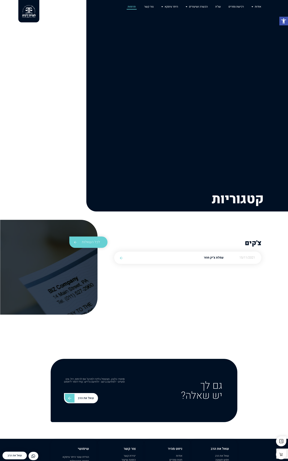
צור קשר (149, 7)
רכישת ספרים (236, 7)
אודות (258, 7)
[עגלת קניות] (281, 454)
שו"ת (218, 7)
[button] (283, 21)
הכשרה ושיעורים (198, 7)
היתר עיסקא (171, 7)
